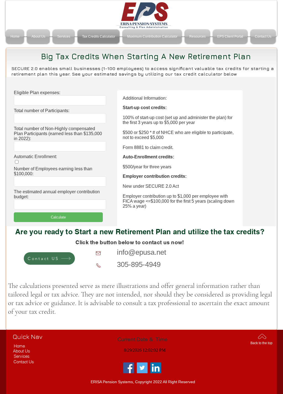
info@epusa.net (141, 252)
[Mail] (98, 253)
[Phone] (98, 265)
